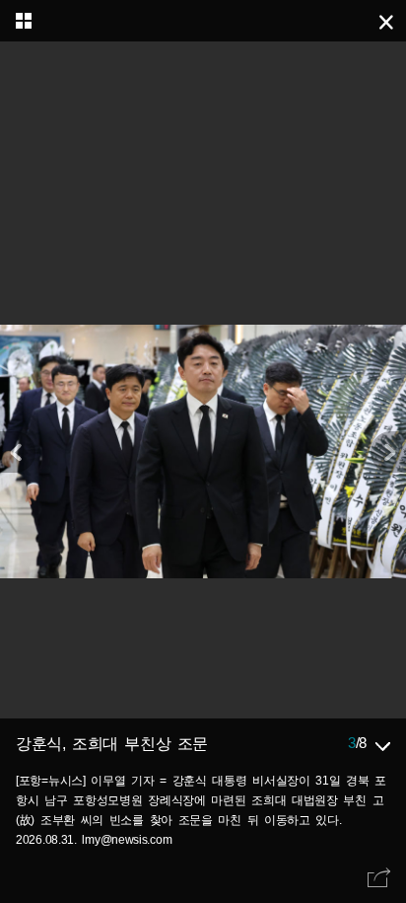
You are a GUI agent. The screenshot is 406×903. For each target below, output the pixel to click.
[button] (388, 452)
